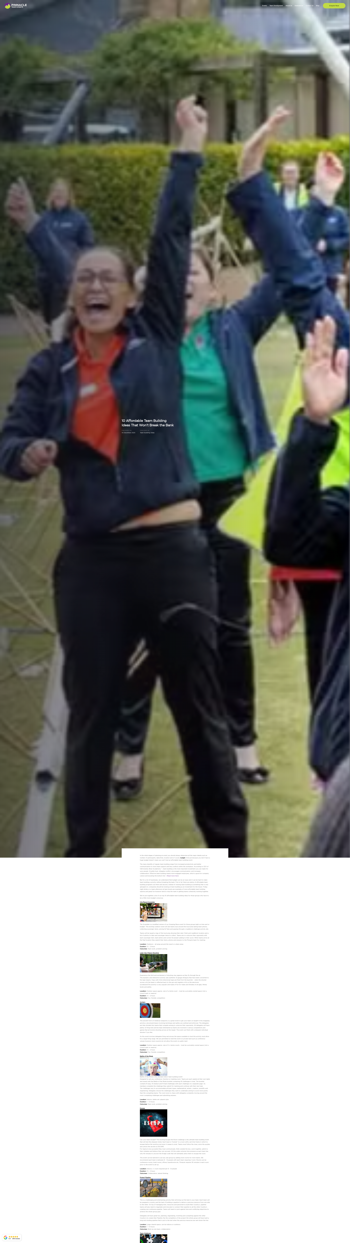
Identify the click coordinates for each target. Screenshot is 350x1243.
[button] (11, 1237)
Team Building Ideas (147, 432)
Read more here (172, 876)
